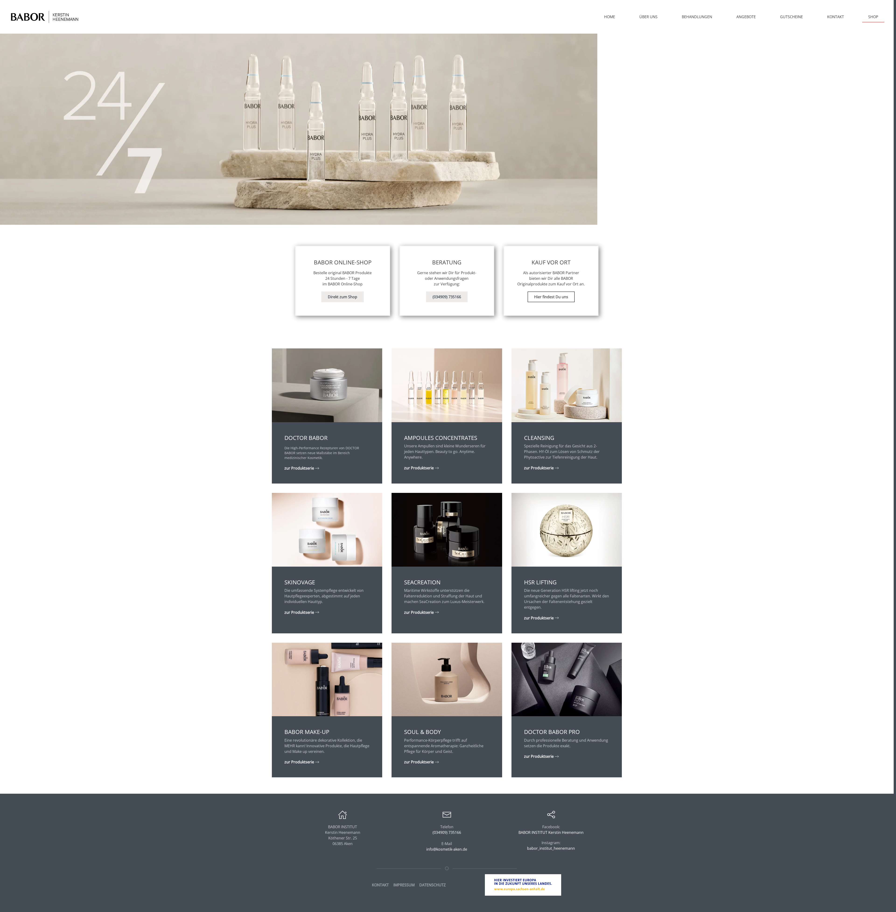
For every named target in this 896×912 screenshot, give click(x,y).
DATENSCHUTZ (432, 884)
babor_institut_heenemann (551, 848)
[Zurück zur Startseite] (44, 16)
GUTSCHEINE (791, 16)
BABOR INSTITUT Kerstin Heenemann (551, 832)
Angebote (746, 16)
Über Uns (648, 16)
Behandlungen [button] (697, 16)
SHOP (873, 16)
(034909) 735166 (447, 296)
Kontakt (835, 16)
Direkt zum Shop (342, 296)
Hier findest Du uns (551, 296)
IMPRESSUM (404, 884)
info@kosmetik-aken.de (446, 849)
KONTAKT (380, 884)
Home (609, 16)
